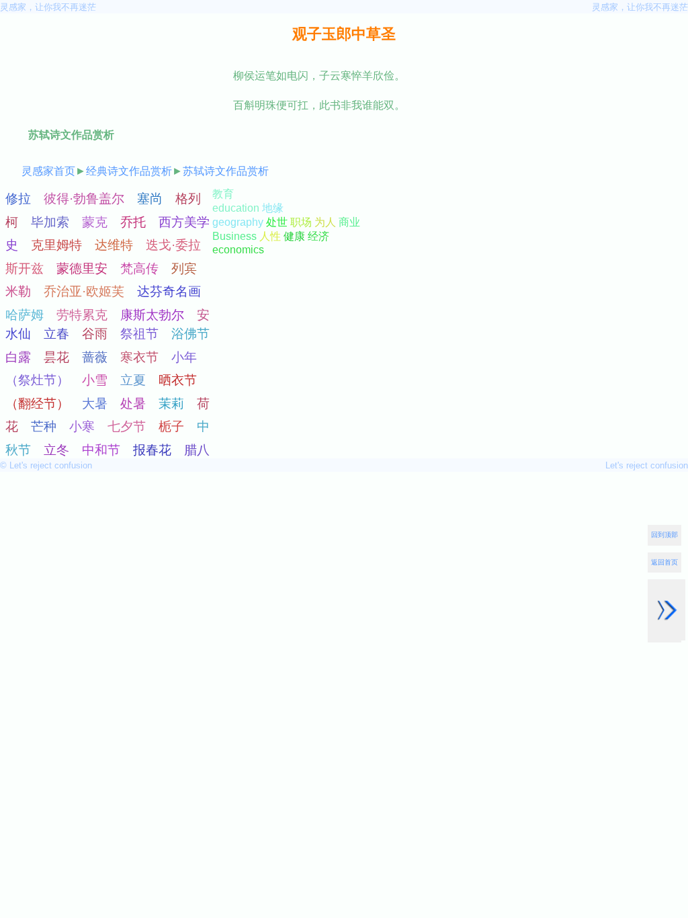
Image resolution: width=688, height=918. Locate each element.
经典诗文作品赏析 (129, 171)
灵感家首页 (48, 171)
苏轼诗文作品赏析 (226, 171)
